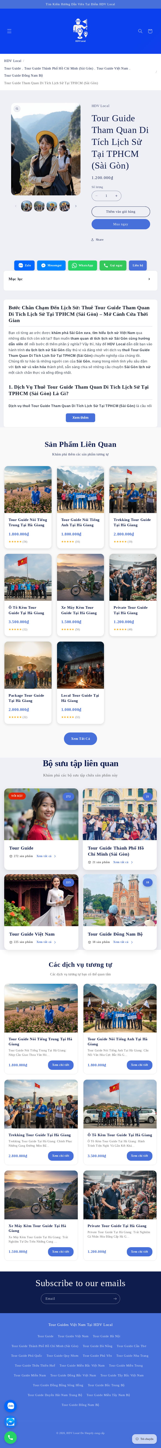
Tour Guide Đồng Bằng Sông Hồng (58, 1385)
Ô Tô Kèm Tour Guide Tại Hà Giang (120, 1135)
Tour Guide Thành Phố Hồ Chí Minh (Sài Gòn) (58, 68)
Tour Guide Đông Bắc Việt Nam (73, 1375)
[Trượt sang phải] (75, 206)
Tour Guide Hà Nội (106, 1336)
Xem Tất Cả (80, 738)
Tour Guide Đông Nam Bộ (23, 75)
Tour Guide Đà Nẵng (98, 1346)
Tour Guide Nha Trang (132, 1355)
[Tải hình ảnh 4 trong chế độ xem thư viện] (64, 206)
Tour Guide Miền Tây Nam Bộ (108, 1395)
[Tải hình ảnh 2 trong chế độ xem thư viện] (39, 206)
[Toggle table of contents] (149, 279)
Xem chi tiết (60, 1064)
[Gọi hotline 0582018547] (10, 1437)
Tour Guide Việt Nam (112, 68)
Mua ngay (120, 224)
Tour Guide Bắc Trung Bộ (106, 1385)
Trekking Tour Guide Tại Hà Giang (40, 1135)
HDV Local (12, 61)
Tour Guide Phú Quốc (26, 1355)
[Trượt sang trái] (15, 206)
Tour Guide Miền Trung (126, 1365)
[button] (9, 31)
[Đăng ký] (115, 1298)
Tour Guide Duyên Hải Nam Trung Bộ (55, 1395)
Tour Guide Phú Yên (97, 1355)
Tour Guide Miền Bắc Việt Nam (82, 1365)
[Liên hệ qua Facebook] (10, 1422)
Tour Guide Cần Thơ (131, 1346)
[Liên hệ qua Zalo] (10, 1406)
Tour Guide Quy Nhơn (63, 1355)
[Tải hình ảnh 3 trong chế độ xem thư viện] (52, 206)
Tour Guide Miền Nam (30, 1375)
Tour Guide (12, 68)
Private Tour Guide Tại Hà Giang (117, 1226)
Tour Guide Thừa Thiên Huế (35, 1365)
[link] (41, 829)
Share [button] (100, 239)
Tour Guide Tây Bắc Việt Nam (122, 1375)
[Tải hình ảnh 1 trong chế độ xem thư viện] (26, 206)
